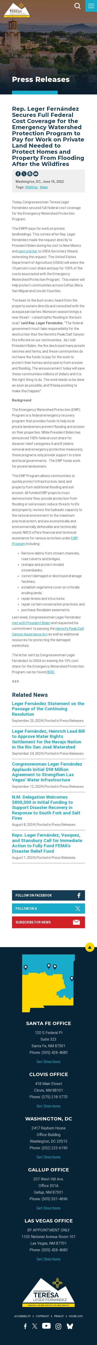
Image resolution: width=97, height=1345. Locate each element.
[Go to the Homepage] (17, 10)
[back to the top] (89, 947)
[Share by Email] (35, 175)
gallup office (48, 1170)
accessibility (22, 1316)
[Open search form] (77, 6)
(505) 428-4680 (55, 1052)
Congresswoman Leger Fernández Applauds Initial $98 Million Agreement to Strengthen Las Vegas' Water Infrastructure (47, 772)
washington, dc (48, 1119)
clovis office (48, 1074)
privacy (59, 1316)
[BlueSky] (70, 1327)
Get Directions (48, 1062)
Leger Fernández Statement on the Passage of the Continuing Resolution (48, 709)
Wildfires (31, 187)
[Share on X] (24, 175)
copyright (42, 1316)
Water (44, 187)
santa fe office (48, 1023)
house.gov (76, 1316)
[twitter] (34, 1327)
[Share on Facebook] (18, 175)
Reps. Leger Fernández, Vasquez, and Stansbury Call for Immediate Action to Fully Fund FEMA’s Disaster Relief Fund (47, 843)
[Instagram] (58, 1327)
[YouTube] (46, 1327)
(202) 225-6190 (55, 1148)
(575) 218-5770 (55, 1097)
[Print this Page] (29, 175)
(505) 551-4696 (55, 1199)
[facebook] (25, 1327)
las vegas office (48, 1221)
